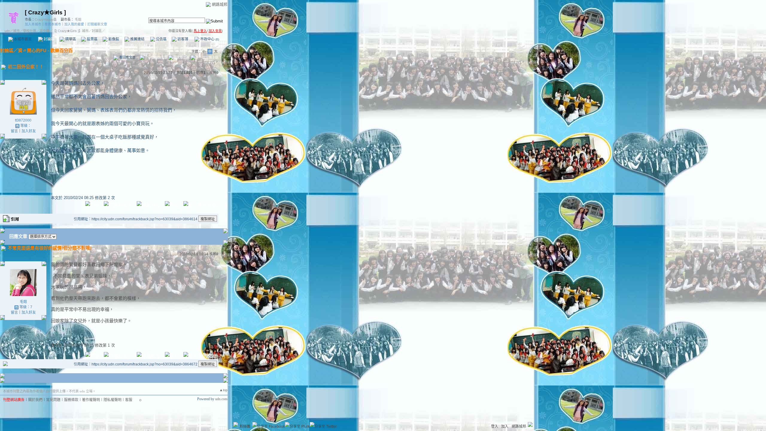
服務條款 (71, 400)
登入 (494, 426)
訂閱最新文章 (97, 24)
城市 (16, 31)
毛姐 (78, 19)
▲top (223, 390)
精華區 (70, 39)
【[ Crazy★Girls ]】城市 (71, 31)
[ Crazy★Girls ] (45, 12)
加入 (504, 426)
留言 (14, 131)
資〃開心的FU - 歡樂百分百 (45, 50)
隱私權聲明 (112, 400)
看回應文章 (127, 57)
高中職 (44, 31)
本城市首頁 (22, 39)
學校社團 (29, 31)
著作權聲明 (91, 400)
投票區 (92, 39)
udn (7, 31)
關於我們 (35, 400)
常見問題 (53, 400)
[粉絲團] (235, 424)
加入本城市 (33, 24)
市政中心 (209, 39)
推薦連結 (137, 39)
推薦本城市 (53, 24)
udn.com (221, 399)
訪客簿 (182, 39)
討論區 (48, 39)
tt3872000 (23, 120)
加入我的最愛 (74, 24)
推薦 (213, 73)
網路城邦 (219, 4)
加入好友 (29, 131)
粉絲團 (245, 426)
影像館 (113, 39)
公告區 (161, 39)
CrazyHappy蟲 (46, 19)
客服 (128, 400)
